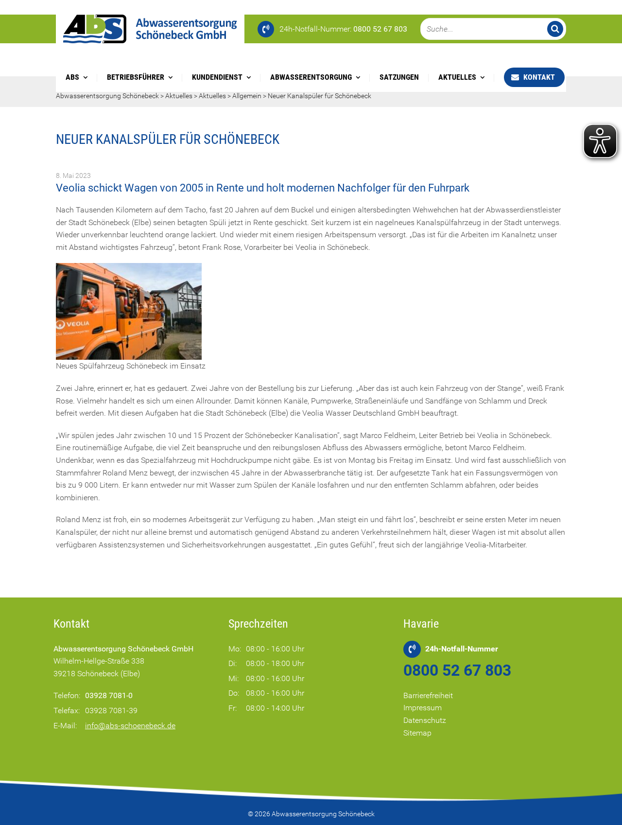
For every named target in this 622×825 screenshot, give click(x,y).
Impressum (422, 707)
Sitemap (417, 732)
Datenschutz (424, 720)
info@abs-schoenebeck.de (130, 725)
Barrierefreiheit (428, 695)
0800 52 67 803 (457, 670)
